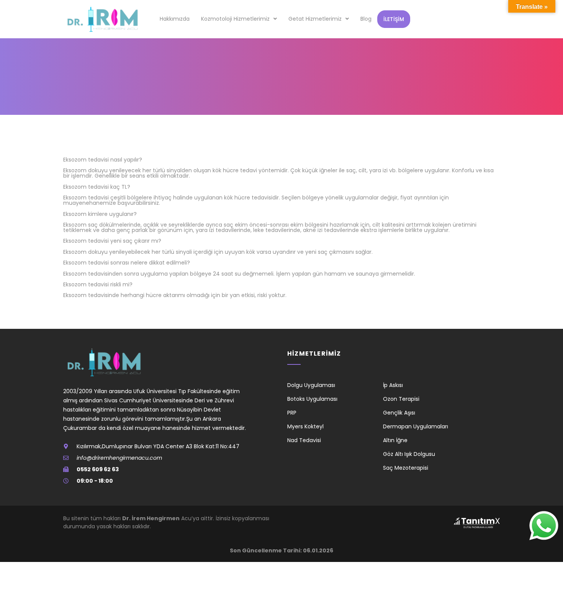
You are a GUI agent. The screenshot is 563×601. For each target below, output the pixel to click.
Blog (366, 19)
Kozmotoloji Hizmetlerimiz (235, 19)
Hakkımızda (175, 19)
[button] (239, 18)
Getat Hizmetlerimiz (315, 19)
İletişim (393, 19)
